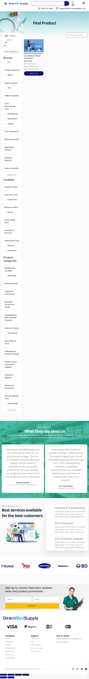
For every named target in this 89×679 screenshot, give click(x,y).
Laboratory (12, 250)
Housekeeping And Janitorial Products (11, 317)
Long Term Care (11, 195)
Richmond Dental (12, 139)
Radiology (12, 275)
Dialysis (10, 245)
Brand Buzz (12, 119)
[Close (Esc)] (25, 675)
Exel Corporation (12, 131)
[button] (5, 3)
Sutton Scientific (12, 168)
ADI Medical (13, 114)
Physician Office (11, 207)
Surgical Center (11, 187)
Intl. (9, 88)
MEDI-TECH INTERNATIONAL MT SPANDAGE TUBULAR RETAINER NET (33, 55)
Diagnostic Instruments (10, 292)
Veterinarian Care (11, 240)
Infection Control (12, 328)
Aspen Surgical (11, 83)
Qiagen (11, 124)
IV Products (12, 333)
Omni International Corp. (10, 106)
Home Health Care (9, 221)
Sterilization (13, 403)
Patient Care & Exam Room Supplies (11, 364)
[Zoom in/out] (3, 675)
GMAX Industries (12, 96)
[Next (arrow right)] (10, 677)
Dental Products (11, 283)
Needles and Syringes (10, 269)
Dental (10, 212)
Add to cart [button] (34, 73)
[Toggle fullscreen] (10, 675)
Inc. (9, 62)
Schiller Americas (12, 70)
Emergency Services (9, 231)
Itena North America (9, 148)
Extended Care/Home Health (9, 304)
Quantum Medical (8, 159)
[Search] (67, 3)
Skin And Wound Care (11, 397)
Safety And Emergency (9, 386)
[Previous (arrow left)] (3, 677)
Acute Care (12, 199)
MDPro (10, 75)
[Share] (18, 675)
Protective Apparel (9, 376)
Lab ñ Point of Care (10, 342)
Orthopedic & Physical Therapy (12, 352)
